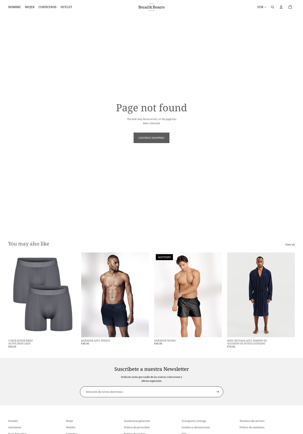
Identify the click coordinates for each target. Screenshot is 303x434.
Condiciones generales (137, 421)
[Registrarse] (217, 391)
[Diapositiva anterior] (14, 294)
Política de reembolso (252, 427)
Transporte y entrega (194, 421)
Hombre (13, 421)
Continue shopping (151, 138)
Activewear (14, 427)
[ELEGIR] (69, 330)
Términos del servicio (252, 421)
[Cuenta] (281, 7)
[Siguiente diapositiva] (69, 294)
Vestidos (70, 427)
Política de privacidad (136, 427)
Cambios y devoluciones (196, 427)
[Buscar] (272, 7)
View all (290, 244)
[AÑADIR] (288, 330)
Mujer (69, 421)
